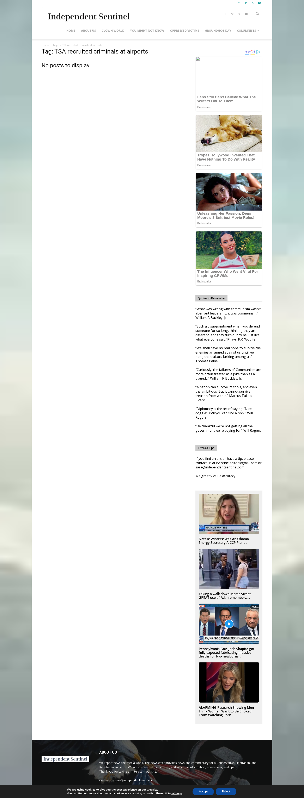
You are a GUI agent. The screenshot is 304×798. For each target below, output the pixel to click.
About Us (88, 30)
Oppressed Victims (184, 30)
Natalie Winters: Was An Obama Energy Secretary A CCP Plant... (224, 540)
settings (176, 793)
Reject (226, 791)
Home (70, 30)
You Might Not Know (147, 30)
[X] (252, 3)
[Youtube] (259, 3)
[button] (257, 14)
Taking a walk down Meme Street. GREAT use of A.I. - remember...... (225, 595)
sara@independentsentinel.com (136, 780)
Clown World (113, 30)
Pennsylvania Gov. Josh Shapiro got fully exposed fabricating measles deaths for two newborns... (226, 652)
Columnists (246, 30)
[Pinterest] (246, 3)
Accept (203, 791)
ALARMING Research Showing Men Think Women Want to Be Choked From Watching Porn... (226, 711)
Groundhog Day (218, 30)
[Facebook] (239, 3)
